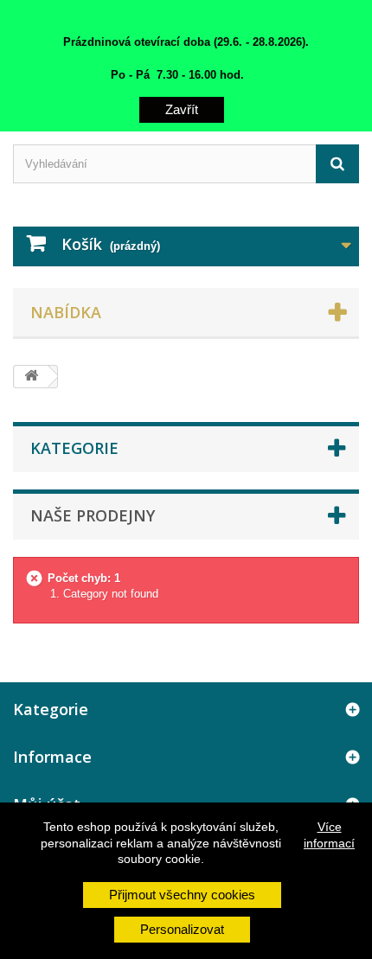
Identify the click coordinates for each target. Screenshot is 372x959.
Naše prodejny (92, 515)
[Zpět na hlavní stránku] (31, 376)
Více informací (329, 834)
